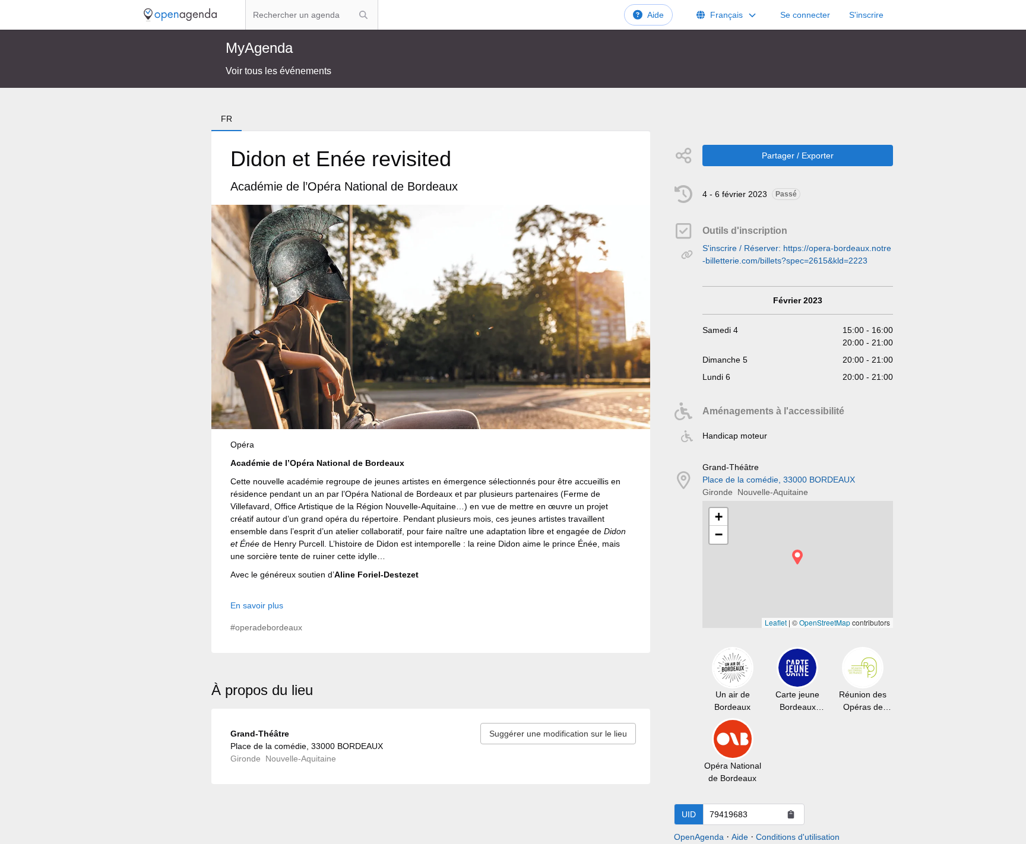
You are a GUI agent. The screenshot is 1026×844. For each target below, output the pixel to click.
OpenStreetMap (824, 622)
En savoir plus (256, 605)
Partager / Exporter (798, 155)
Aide (655, 15)
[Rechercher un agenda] (363, 15)
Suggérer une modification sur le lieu (558, 733)
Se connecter (805, 15)
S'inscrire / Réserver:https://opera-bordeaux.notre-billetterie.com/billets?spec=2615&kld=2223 (796, 254)
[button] (797, 557)
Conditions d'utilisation (798, 837)
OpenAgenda (699, 837)
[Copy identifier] (791, 814)
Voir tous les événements (278, 71)
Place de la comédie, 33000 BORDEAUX (778, 479)
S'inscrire (866, 15)
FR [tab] (226, 118)
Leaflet (776, 622)
